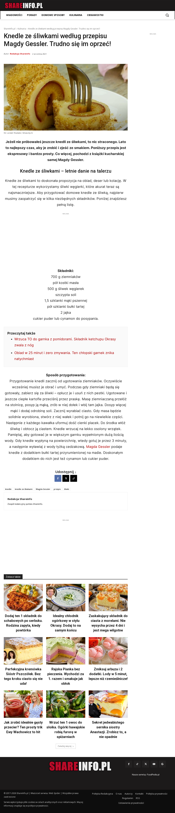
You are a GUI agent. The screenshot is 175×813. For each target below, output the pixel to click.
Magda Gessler (98, 447)
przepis (57, 489)
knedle (8, 489)
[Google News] (162, 764)
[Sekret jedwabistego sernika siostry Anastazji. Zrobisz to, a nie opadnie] (108, 704)
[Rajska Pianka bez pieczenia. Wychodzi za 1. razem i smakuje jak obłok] (65, 651)
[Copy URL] (73, 478)
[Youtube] (154, 764)
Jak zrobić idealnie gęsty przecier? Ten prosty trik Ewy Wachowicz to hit (23, 727)
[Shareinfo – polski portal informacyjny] (24, 5)
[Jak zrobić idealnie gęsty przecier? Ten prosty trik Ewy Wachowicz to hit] (23, 704)
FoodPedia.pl (153, 774)
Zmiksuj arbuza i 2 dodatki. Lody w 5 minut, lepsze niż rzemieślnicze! (108, 674)
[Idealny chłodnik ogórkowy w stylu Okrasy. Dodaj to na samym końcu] (65, 597)
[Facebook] (58, 478)
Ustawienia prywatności (131, 803)
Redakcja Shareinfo (20, 53)
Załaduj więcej (64, 746)
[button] (167, 15)
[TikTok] (137, 764)
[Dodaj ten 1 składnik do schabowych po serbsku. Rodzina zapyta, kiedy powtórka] (23, 597)
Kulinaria (22, 28)
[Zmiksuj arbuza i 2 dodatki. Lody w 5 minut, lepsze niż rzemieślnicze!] (108, 651)
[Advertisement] (66, 240)
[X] (65, 478)
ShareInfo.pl (9, 28)
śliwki (66, 489)
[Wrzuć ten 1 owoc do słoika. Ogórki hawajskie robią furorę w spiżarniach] (65, 704)
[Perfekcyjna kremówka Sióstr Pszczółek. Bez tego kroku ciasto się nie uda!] (23, 651)
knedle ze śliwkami (23, 489)
